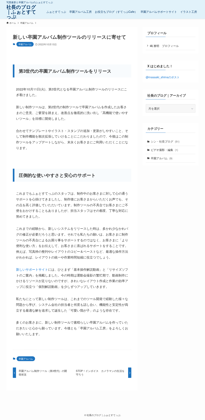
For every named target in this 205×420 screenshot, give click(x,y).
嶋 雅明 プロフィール (164, 46)
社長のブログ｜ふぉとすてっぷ (21, 11)
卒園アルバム (25, 44)
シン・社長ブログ (165, 141)
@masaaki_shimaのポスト (163, 77)
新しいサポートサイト (32, 269)
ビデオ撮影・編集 (164, 150)
